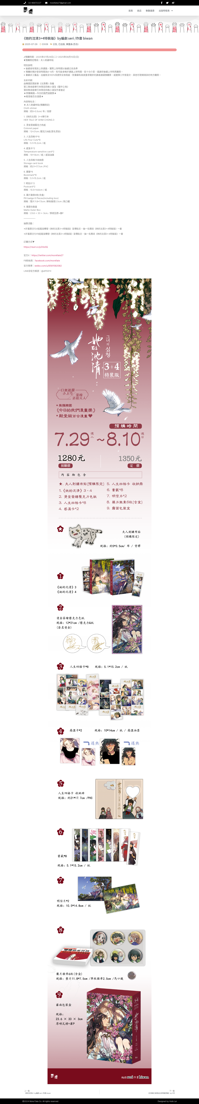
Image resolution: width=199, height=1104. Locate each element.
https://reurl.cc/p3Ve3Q (36, 247)
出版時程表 (164, 10)
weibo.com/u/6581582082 (48, 265)
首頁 (130, 10)
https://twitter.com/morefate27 (47, 255)
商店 (139, 10)
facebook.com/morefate (47, 260)
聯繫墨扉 (150, 10)
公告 (55, 44)
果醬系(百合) (72, 44)
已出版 (61, 44)
